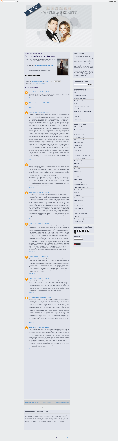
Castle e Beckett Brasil (37, 81)
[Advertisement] (47, 386)
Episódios (76, 163)
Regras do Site (78, 114)
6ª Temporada (77, 134)
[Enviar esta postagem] (51, 81)
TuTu (30, 256)
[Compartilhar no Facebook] (59, 81)
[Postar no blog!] (56, 81)
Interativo (76, 171)
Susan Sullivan (77, 208)
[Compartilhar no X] (57, 81)
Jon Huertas (77, 174)
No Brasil (72, 48)
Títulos (75, 216)
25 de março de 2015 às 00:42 (42, 102)
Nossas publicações (79, 184)
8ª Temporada (77, 139)
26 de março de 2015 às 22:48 (41, 327)
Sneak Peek (77, 200)
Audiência (76, 147)
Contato (81, 48)
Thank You (76, 116)
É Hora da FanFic (78, 158)
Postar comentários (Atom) (49, 408)
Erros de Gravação (79, 100)
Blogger (69, 437)
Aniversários (77, 93)
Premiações (77, 190)
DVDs (58, 48)
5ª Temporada (77, 132)
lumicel (31, 91)
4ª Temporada (77, 129)
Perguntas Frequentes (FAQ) (81, 106)
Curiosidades (50, 48)
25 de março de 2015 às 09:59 (42, 164)
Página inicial (47, 402)
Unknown (31, 102)
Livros (65, 48)
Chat (41, 48)
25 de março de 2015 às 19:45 (41, 192)
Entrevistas (77, 161)
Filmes (75, 168)
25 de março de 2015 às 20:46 (40, 256)
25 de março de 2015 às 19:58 (41, 223)
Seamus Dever (78, 197)
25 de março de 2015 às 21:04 (41, 278)
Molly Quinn (77, 179)
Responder (32, 98)
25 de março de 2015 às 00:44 (42, 112)
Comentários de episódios (38, 83)
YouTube (34, 48)
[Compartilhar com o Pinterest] (60, 81)
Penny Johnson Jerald (79, 187)
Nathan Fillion (77, 182)
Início (27, 48)
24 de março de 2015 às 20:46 (41, 91)
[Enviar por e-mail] (54, 81)
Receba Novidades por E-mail (81, 108)
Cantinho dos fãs (78, 153)
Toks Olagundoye (78, 219)
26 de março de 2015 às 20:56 (46, 297)
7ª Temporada (77, 137)
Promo (75, 192)
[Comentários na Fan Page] (44, 65)
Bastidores (76, 150)
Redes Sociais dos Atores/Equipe (82, 111)
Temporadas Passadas (80, 213)
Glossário (76, 103)
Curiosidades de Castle (80, 98)
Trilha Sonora (77, 119)
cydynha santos (33, 297)
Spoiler (76, 203)
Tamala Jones (77, 211)
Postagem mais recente (32, 402)
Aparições (76, 145)
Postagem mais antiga (62, 402)
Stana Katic (77, 205)
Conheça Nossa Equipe (80, 95)
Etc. (75, 166)
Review (76, 195)
